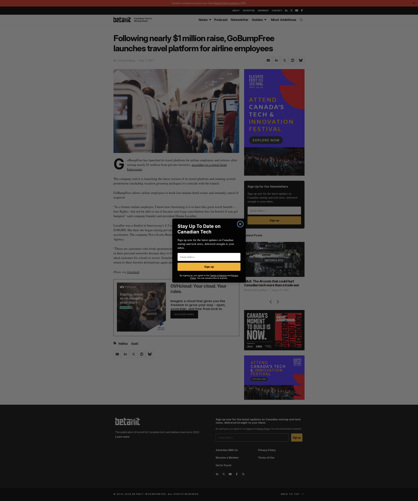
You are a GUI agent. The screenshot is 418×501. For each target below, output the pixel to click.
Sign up (209, 266)
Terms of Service (218, 275)
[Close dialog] (240, 224)
